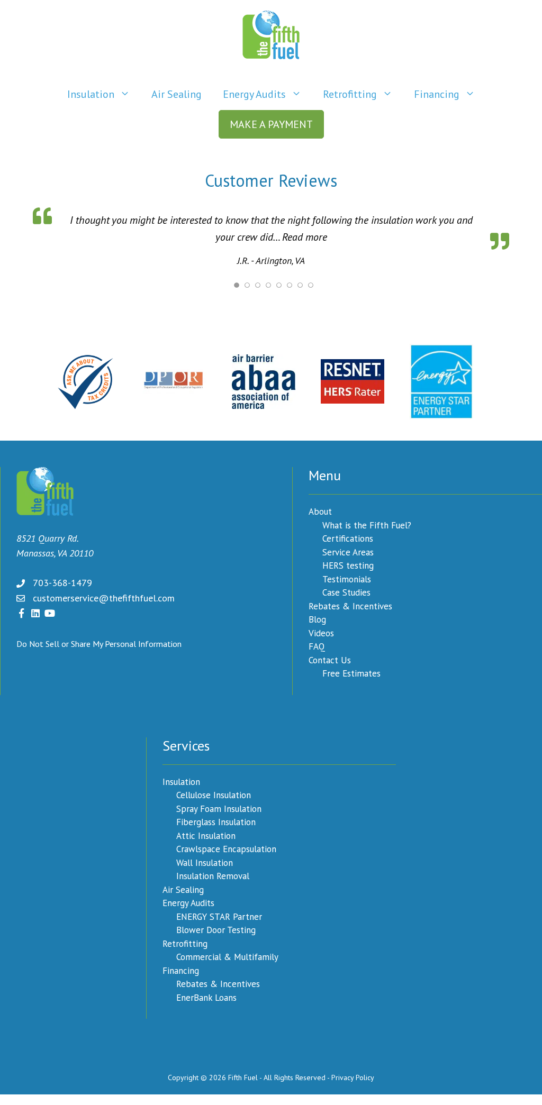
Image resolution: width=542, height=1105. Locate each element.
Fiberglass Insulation (216, 821)
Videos (321, 632)
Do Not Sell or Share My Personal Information (99, 642)
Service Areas (348, 551)
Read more (278, 237)
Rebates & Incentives (350, 605)
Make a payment (271, 124)
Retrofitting (350, 94)
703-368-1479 (62, 582)
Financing (436, 94)
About (320, 510)
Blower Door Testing (216, 929)
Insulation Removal (212, 875)
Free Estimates (351, 672)
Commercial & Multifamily (227, 956)
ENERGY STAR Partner (219, 915)
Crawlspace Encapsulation (226, 848)
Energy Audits (254, 94)
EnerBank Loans (206, 996)
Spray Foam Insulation (218, 808)
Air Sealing (176, 94)
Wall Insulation (204, 861)
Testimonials (346, 578)
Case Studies (346, 591)
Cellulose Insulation (213, 794)
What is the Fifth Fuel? (366, 524)
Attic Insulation (206, 835)
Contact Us (330, 659)
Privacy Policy (352, 1076)
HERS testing (348, 564)
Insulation (90, 94)
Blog (317, 618)
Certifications (347, 537)
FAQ (317, 645)
